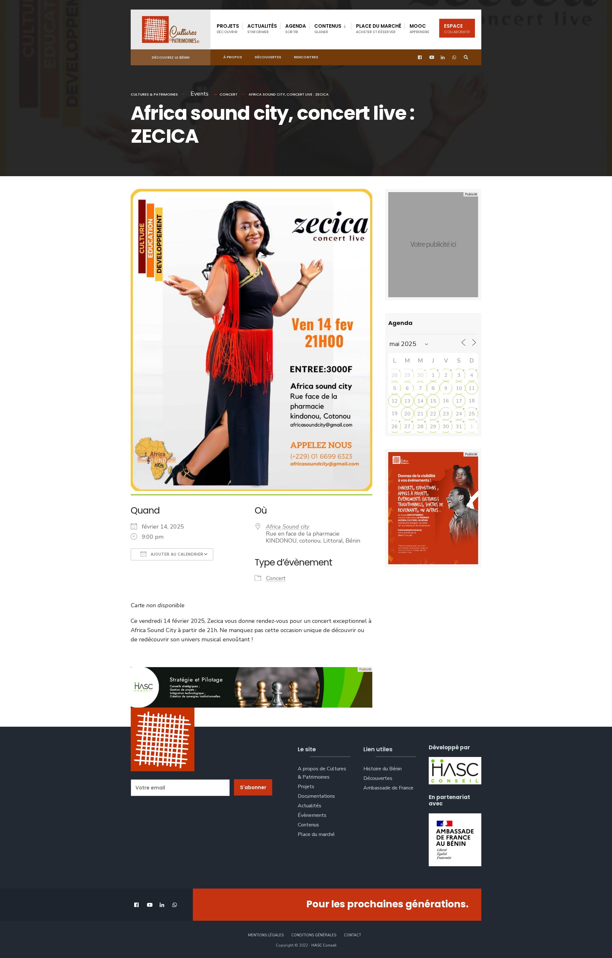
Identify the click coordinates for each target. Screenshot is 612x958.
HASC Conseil (324, 945)
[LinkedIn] (443, 57)
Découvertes (268, 57)
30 (420, 375)
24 (459, 413)
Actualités (262, 28)
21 (420, 413)
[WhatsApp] (454, 57)
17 (459, 401)
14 (420, 401)
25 (472, 413)
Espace (457, 28)
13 (407, 401)
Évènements (312, 815)
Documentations (316, 796)
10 (459, 388)
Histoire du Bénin (382, 768)
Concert (228, 94)
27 (407, 426)
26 (394, 426)
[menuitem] (330, 27)
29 (407, 375)
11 (472, 388)
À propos (232, 57)
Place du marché (378, 28)
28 (394, 375)
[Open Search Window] (466, 57)
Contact (352, 935)
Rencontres (306, 57)
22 (433, 413)
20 (407, 413)
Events (199, 93)
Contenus (327, 28)
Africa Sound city (287, 526)
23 (446, 413)
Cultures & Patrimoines (154, 94)
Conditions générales (313, 935)
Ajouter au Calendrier (176, 554)
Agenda (295, 28)
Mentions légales (266, 935)
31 (459, 426)
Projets (228, 28)
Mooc (419, 28)
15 (433, 401)
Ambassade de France (388, 787)
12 (394, 401)
